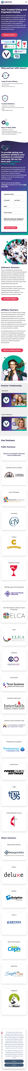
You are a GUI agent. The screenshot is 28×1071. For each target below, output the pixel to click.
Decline (14, 1065)
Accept (14, 1061)
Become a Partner (9, 35)
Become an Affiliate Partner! (12, 350)
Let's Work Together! (10, 299)
